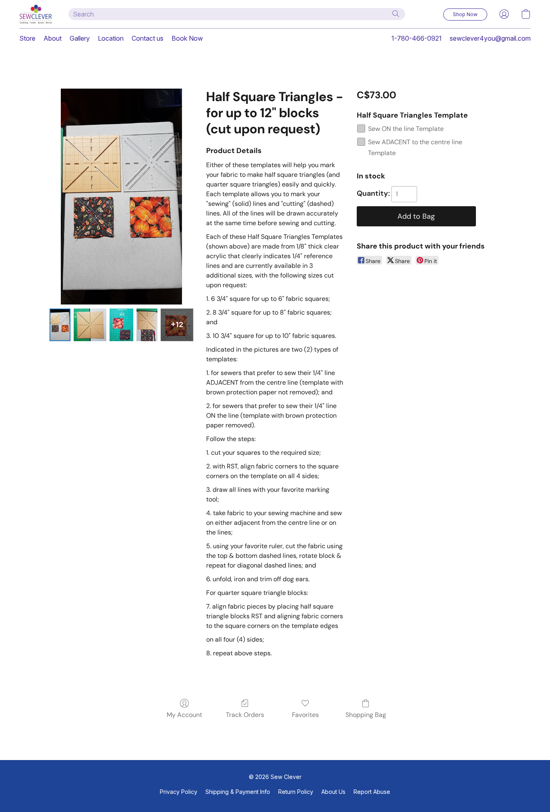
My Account (184, 714)
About (52, 38)
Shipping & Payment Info (237, 791)
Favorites (305, 714)
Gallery (80, 38)
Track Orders (245, 714)
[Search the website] (396, 13)
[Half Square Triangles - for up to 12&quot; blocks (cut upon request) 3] (146, 325)
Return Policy (295, 791)
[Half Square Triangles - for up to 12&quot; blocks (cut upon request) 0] (60, 325)
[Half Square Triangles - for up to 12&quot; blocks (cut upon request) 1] (90, 325)
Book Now (187, 38)
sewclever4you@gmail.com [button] (490, 38)
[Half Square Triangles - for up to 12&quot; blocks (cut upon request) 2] (121, 325)
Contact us (147, 38)
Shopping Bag (365, 714)
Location (111, 38)
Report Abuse (372, 791)
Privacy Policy (178, 791)
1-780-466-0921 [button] (416, 38)
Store (27, 38)
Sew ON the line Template (406, 128)
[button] (35, 14)
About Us (333, 791)
